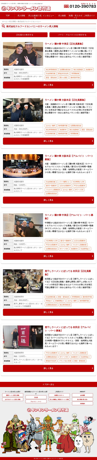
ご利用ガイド (89, 16)
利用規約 (82, 403)
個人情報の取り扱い (82, 399)
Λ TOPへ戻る (48, 384)
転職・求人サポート (75, 17)
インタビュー (48, 16)
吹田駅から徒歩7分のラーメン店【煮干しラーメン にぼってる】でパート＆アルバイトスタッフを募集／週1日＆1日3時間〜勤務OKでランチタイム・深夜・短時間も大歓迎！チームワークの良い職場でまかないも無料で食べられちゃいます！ (69, 340)
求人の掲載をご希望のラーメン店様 (59, 399)
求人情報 (21, 16)
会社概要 (82, 395)
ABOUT (82, 391)
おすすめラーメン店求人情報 (12, 399)
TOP (8, 16)
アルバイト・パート (36, 401)
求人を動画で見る (35, 17)
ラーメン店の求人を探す (12, 391)
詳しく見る (48, 85)
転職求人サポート (59, 395)
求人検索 (62, 16)
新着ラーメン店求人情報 (12, 395)
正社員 (36, 397)
